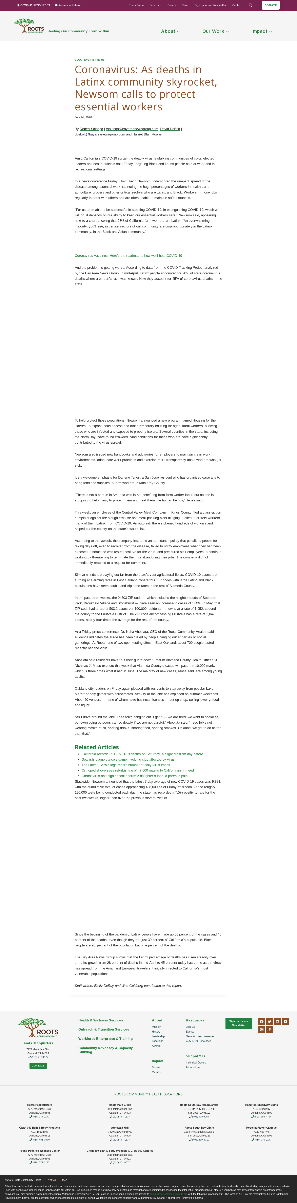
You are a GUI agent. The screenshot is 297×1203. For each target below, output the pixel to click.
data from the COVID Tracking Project (174, 268)
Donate (270, 5)
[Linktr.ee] (269, 1029)
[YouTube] (285, 1021)
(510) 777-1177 (39, 1057)
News (185, 5)
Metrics (156, 1072)
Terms (52, 1180)
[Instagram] (261, 1029)
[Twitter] (269, 1021)
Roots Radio (136, 5)
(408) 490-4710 (200, 1139)
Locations (157, 1040)
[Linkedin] (277, 1021)
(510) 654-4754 (263, 1116)
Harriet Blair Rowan (147, 134)
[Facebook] (261, 1021)
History (156, 1031)
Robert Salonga (91, 129)
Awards (156, 1045)
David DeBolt (170, 129)
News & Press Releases (200, 1036)
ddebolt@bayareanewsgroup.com (100, 134)
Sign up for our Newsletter (210, 5)
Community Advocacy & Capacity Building (105, 1050)
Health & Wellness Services (100, 1020)
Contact (237, 5)
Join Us (190, 1026)
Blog (78, 59)
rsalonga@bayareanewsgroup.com (132, 129)
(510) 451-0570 (41, 1139)
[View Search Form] (250, 5)
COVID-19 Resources (198, 1040)
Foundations (193, 1067)
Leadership (158, 1036)
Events (171, 5)
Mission (156, 1026)
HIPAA (64, 1180)
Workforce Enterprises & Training (105, 1038)
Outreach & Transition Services (103, 1029)
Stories (156, 1067)
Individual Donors (196, 1062)
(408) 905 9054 (200, 1116)
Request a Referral (69, 5)
